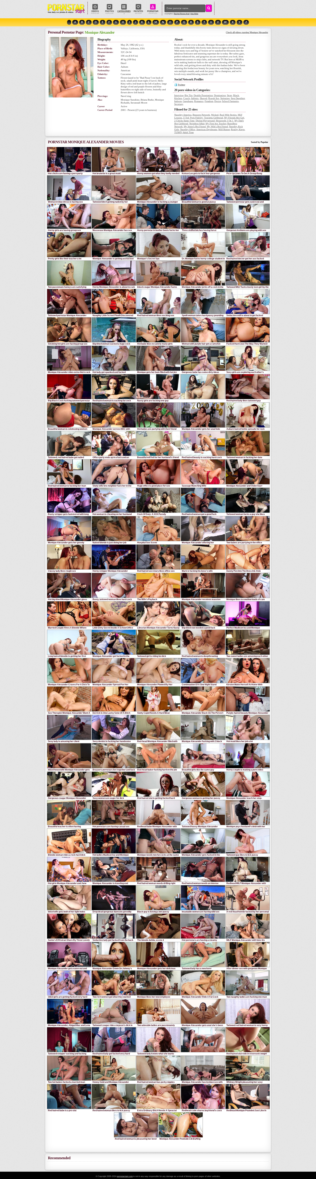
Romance (199, 101)
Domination (220, 95)
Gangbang (188, 101)
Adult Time (188, 132)
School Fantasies (230, 101)
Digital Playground (205, 120)
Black (236, 95)
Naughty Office (187, 129)
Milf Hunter (224, 129)
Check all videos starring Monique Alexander (247, 32)
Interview (178, 95)
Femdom (209, 101)
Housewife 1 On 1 (224, 120)
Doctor (217, 101)
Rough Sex (213, 98)
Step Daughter (238, 98)
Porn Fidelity (196, 117)
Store (229, 95)
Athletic (195, 98)
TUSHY (178, 132)
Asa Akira (194, 14)
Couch (186, 98)
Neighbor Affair (196, 123)
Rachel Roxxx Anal (181, 14)
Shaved (203, 98)
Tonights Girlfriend (213, 117)
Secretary (178, 104)
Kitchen (178, 98)
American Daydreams (206, 129)
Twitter (181, 84)
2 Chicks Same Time (184, 120)
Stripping (225, 98)
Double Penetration (203, 95)
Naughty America (182, 114)
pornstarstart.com (125, 1176)
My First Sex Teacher (216, 123)
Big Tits (189, 95)
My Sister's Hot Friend (195, 126)
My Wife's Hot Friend (217, 126)
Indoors (178, 101)
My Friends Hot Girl (234, 117)
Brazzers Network (201, 114)
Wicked (215, 114)
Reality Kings (238, 129)
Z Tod (186, 117)
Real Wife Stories (228, 114)
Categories (124, 11)
